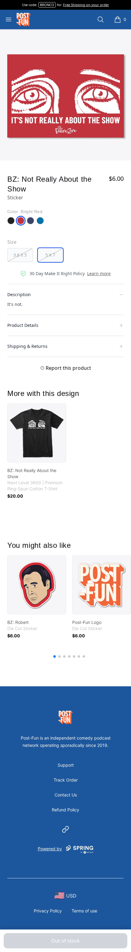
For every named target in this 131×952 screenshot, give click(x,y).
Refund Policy (65, 809)
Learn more (99, 273)
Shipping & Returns (27, 346)
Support (66, 765)
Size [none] (11, 242)
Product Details (22, 325)
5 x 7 (50, 255)
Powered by (50, 848)
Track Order (66, 779)
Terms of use (84, 910)
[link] (37, 433)
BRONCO (47, 4)
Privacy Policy (48, 910)
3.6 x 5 (20, 255)
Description (19, 294)
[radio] (20, 255)
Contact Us (66, 794)
